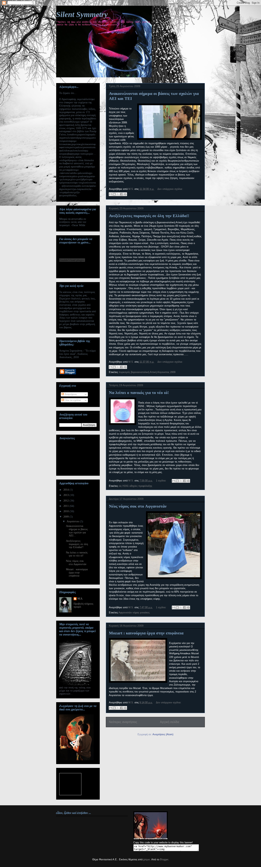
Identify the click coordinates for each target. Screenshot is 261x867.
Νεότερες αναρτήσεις (123, 722)
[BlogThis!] (114, 194)
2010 (66, 511)
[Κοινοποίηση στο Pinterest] (125, 194)
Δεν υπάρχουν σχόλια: (170, 189)
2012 (66, 500)
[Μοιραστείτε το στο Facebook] (121, 194)
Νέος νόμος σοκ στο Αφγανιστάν (138, 506)
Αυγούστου (73, 521)
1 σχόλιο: (161, 480)
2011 (66, 506)
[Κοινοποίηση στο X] (118, 194)
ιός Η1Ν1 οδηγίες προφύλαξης (135, 485)
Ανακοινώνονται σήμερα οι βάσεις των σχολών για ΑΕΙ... (77, 531)
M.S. (80, 598)
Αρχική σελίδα (169, 722)
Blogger (164, 859)
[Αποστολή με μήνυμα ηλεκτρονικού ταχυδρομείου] (111, 194)
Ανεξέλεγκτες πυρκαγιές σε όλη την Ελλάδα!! (149, 215)
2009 (66, 516)
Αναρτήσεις (70, 394)
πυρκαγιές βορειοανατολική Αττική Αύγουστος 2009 (147, 372)
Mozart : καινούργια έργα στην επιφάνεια (146, 633)
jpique (146, 859)
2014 (66, 489)
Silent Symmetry (82, 14)
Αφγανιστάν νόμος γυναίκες (134, 612)
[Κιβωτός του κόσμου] (70, 784)
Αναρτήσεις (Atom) (162, 734)
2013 (66, 495)
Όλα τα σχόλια (72, 400)
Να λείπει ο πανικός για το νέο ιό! (139, 392)
